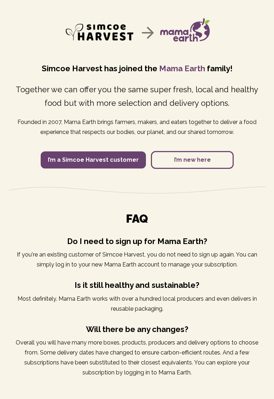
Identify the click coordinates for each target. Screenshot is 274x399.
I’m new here (192, 159)
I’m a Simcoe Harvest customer (93, 159)
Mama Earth (182, 68)
